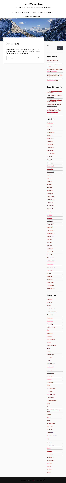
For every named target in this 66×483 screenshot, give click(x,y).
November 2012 (50, 132)
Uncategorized (50, 457)
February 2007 (50, 251)
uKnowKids (49, 454)
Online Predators (51, 394)
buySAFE (49, 305)
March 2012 (49, 135)
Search (48, 45)
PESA (48, 406)
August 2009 (50, 175)
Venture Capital (50, 460)
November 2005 (50, 288)
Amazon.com (50, 299)
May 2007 (49, 242)
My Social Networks (24, 12)
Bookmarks (49, 302)
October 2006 (50, 264)
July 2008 (49, 211)
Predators (49, 414)
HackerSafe (49, 357)
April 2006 (49, 276)
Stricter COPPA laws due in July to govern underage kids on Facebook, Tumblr (55, 75)
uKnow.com (49, 451)
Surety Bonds (50, 429)
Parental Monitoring (51, 400)
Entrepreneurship (51, 339)
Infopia (48, 360)
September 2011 (50, 153)
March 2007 (49, 248)
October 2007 (50, 236)
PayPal (48, 403)
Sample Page (34, 12)
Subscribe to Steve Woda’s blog (46, 12)
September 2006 (50, 267)
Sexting (48, 417)
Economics (49, 336)
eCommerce (49, 333)
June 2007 (49, 239)
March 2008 (49, 221)
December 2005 (50, 285)
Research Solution (51, 104)
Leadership (49, 369)
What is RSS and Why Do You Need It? (33, 16)
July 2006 (49, 273)
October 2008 (50, 202)
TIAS (48, 438)
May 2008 (49, 215)
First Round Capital (51, 345)
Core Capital (50, 317)
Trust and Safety (50, 444)
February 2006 (50, 282)
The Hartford (50, 432)
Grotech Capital (50, 354)
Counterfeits (50, 321)
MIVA (48, 385)
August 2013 (50, 126)
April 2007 (49, 245)
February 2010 (50, 165)
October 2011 (50, 150)
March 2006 (49, 279)
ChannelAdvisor (50, 308)
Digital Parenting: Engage (52, 80)
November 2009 (50, 172)
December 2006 (50, 257)
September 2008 (50, 205)
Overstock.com (50, 397)
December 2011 (50, 144)
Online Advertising (51, 388)
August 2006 (50, 270)
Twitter (48, 448)
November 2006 (50, 260)
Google (48, 351)
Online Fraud (50, 391)
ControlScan (50, 314)
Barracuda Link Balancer (52, 109)
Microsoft (49, 379)
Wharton (49, 466)
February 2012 (50, 138)
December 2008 (50, 196)
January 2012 (50, 141)
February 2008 (50, 224)
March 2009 (49, 190)
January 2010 (50, 169)
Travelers (49, 441)
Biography (15, 12)
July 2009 (49, 178)
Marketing (49, 376)
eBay (48, 330)
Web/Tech (49, 463)
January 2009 (50, 193)
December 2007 (50, 230)
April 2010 (49, 159)
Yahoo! (48, 472)
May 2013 (49, 129)
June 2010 (49, 156)
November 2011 (50, 147)
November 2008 (50, 199)
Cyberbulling (50, 324)
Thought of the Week (51, 435)
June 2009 (49, 181)
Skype (48, 420)
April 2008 (49, 218)
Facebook (49, 342)
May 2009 (49, 184)
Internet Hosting (50, 363)
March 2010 (49, 162)
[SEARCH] (39, 58)
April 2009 (49, 187)
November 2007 (50, 233)
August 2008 (50, 208)
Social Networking (51, 423)
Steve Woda (49, 426)
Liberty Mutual (50, 373)
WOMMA (49, 469)
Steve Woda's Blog (33, 4)
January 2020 (50, 123)
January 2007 (50, 254)
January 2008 (50, 227)
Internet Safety (50, 366)
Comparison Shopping (52, 311)
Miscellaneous (50, 382)
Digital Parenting (51, 327)
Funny (48, 348)
